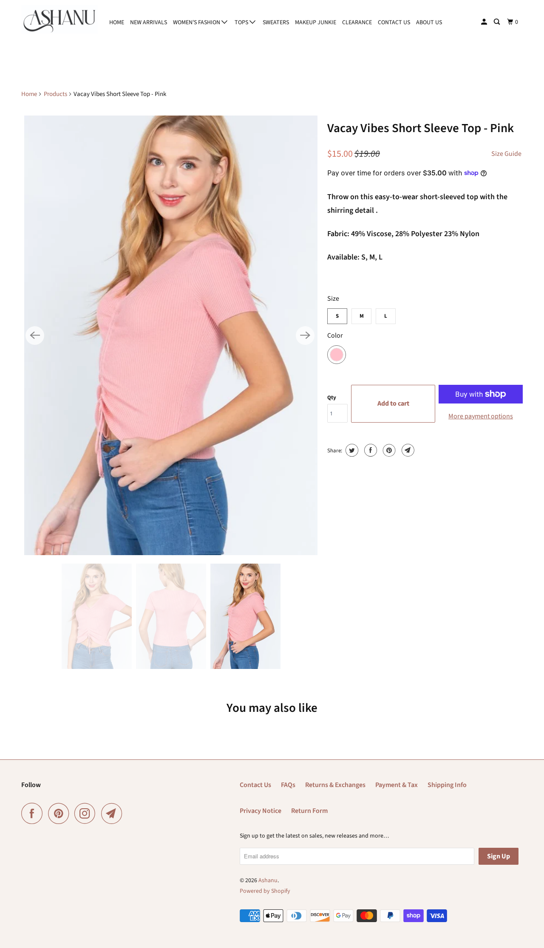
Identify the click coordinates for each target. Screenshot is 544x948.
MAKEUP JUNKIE (315, 22)
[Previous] (35, 335)
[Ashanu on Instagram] (87, 813)
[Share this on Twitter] (350, 450)
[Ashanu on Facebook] (34, 813)
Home (29, 94)
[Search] (497, 22)
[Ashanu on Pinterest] (60, 813)
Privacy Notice (260, 810)
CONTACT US (394, 22)
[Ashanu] (59, 19)
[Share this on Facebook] (369, 450)
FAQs (288, 785)
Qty (331, 397)
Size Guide (506, 153)
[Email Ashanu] (114, 813)
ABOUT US (429, 22)
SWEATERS (276, 22)
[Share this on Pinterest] (388, 450)
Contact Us (255, 785)
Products (55, 94)
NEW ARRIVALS (148, 22)
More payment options (480, 416)
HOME (116, 22)
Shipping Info (447, 785)
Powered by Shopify (265, 891)
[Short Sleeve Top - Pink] (170, 336)
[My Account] (484, 22)
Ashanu (268, 880)
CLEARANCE (357, 22)
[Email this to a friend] (407, 450)
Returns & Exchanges (335, 785)
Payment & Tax (396, 785)
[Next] (305, 335)
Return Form (309, 810)
